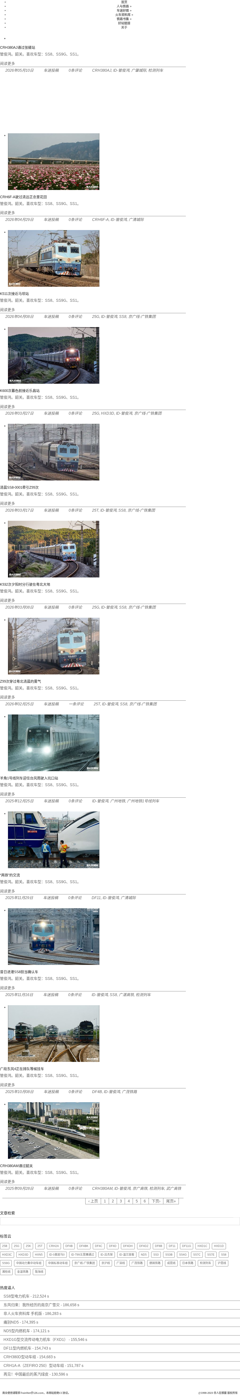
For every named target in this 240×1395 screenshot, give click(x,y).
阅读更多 (7, 64)
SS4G (183, 1254)
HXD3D (107, 413)
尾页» (171, 1201)
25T (95, 510)
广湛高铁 (126, 995)
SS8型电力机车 (17, 1296)
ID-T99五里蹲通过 (82, 1254)
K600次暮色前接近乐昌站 (20, 391)
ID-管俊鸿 (121, 70)
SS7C (197, 1254)
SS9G (6, 1263)
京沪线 (105, 1263)
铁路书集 (124, 19)
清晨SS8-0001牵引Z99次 (19, 487)
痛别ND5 (11, 1322)
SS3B (168, 1254)
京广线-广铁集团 (142, 317)
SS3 (156, 1254)
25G (95, 317)
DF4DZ (143, 1246)
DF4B (97, 1092)
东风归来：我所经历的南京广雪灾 (32, 1305)
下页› (156, 1201)
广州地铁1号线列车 (143, 801)
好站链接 (124, 23)
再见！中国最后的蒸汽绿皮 (26, 1374)
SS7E (210, 1254)
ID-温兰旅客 (126, 1254)
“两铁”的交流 (10, 875)
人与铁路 (124, 6)
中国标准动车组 (58, 1263)
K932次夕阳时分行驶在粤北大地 (25, 584)
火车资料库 (124, 14)
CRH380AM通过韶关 (16, 1166)
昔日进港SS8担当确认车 (19, 972)
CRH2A (54, 1246)
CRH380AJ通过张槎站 (17, 47)
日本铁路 (187, 1263)
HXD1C (202, 1246)
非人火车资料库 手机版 (23, 1314)
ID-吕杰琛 (107, 1254)
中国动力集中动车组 (28, 1263)
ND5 (144, 1254)
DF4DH (128, 1246)
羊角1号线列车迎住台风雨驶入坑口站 (29, 778)
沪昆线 (222, 1263)
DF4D (112, 1246)
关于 (124, 27)
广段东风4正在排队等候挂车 (22, 1069)
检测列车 (155, 70)
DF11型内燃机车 (17, 1348)
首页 (124, 2)
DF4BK (83, 1246)
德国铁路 (155, 1263)
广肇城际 (138, 70)
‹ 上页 (93, 1201)
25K (28, 1246)
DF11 (96, 898)
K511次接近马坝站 (14, 294)
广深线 (120, 1263)
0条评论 (75, 70)
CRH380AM (102, 1188)
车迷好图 (124, 10)
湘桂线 (6, 1271)
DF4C (98, 1246)
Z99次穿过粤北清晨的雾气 (20, 681)
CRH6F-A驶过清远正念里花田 (23, 197)
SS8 (122, 317)
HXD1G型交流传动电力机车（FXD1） (36, 1340)
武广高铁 (173, 1188)
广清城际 (136, 220)
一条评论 (76, 704)
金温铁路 (22, 1271)
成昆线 (171, 1263)
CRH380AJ (101, 70)
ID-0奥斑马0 (57, 1254)
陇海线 (39, 1271)
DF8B (158, 1246)
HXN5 (39, 1254)
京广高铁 (139, 1188)
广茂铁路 (129, 1092)
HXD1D (219, 1246)
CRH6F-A (100, 220)
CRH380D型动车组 (20, 1357)
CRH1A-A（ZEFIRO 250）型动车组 (34, 1366)
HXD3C (7, 1254)
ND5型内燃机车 (17, 1331)
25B (4, 1246)
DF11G (186, 1246)
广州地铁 (117, 801)
